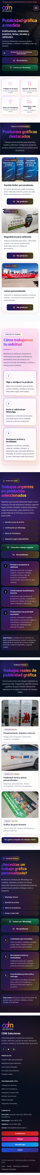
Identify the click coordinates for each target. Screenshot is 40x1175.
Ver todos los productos (10, 1070)
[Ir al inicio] (7, 8)
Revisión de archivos (8, 1096)
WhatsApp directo (11, 897)
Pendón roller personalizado (11, 1059)
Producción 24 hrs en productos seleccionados (18, 53)
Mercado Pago (20, 1144)
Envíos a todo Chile (12, 913)
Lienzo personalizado (9, 1067)
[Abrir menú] (36, 8)
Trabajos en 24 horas (9, 1085)
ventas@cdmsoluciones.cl (17, 1128)
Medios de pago (7, 1100)
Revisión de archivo (12, 902)
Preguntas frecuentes (9, 1103)
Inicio (3, 1166)
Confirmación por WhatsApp (15, 528)
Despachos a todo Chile (10, 1092)
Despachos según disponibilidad (16, 539)
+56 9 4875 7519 (16, 1120)
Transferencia (20, 1133)
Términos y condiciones (21, 1166)
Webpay (20, 1139)
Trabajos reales (6, 1074)
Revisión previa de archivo (14, 522)
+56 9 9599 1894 (15, 1124)
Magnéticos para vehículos (11, 1063)
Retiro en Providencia (12, 533)
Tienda (9, 1166)
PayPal (20, 1150)
